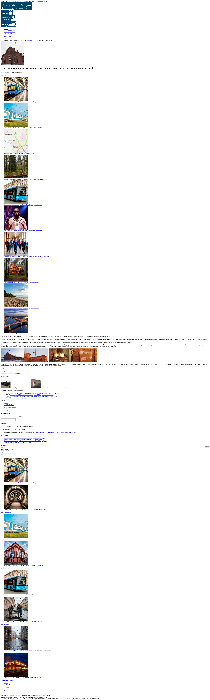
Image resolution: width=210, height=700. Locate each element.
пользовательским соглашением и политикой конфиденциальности (54, 432)
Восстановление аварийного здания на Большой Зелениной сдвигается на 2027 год (33, 396)
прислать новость (23, 1)
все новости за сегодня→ (8, 680)
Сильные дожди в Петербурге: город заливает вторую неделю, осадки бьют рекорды (27, 650)
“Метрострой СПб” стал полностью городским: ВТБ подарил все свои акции (31, 395)
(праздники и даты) (30, 40)
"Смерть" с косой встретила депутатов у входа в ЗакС (19, 442)
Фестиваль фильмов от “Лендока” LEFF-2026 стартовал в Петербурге (23, 565)
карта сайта (7, 684)
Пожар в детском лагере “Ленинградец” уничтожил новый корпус (22, 282)
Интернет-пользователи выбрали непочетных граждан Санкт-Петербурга (24, 438)
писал (7, 336)
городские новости (9, 30)
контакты (33, 1)
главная (6, 29)
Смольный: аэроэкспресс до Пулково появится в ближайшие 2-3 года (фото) (25, 441)
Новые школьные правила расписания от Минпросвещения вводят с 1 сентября (26, 256)
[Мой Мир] (18, 373)
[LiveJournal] (20, 373)
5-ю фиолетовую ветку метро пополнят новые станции (19, 153)
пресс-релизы (7, 36)
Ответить (6, 410)
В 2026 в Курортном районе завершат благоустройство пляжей (21, 308)
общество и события (9, 32)
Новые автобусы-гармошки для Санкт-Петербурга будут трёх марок (23, 205)
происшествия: (5, 624)
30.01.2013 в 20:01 (9, 405)
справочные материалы (10, 37)
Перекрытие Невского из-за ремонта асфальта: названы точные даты (23, 621)
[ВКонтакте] (13, 373)
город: (2, 456)
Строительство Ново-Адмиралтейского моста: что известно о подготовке (24, 333)
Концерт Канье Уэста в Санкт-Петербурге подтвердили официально (23, 230)
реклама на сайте (42, 1)
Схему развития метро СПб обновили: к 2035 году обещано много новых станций (27, 102)
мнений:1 (3, 371)
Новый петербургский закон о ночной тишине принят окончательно (23, 439)
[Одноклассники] (16, 373)
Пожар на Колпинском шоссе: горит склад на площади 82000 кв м (22, 677)
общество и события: (6, 512)
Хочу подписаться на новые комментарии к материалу (18, 426)
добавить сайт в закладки (9, 1)
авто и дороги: (5, 568)
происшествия (8, 35)
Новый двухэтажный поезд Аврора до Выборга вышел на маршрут (23, 127)
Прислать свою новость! (10, 453)
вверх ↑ (6, 690)
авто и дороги (8, 33)
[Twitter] (14, 373)
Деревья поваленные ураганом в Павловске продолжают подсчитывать (24, 179)
